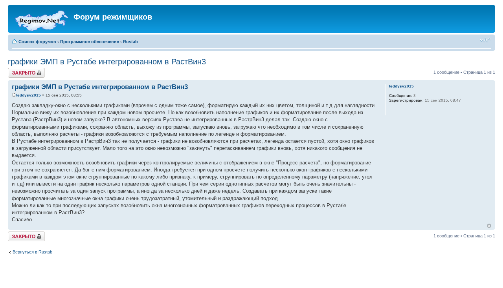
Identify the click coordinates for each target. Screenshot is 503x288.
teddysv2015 (28, 95)
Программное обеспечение (89, 41)
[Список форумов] (41, 19)
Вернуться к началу (489, 226)
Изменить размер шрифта (485, 40)
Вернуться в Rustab (32, 252)
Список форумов (37, 41)
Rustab (130, 41)
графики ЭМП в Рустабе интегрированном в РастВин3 (107, 61)
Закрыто (16, 70)
